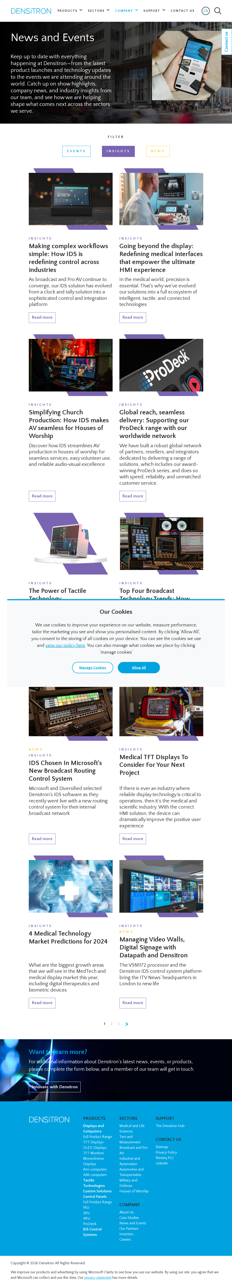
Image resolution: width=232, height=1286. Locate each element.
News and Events (132, 1223)
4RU (86, 1218)
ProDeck (89, 1224)
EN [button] (206, 12)
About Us (126, 1212)
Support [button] (152, 11)
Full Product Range (97, 1137)
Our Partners (128, 1229)
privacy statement (97, 1278)
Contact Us (183, 11)
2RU (86, 1213)
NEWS (158, 151)
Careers (125, 1239)
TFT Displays (93, 1142)
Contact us (226, 42)
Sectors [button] (97, 11)
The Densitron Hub (170, 1126)
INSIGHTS (118, 151)
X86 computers (95, 1175)
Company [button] (124, 11)
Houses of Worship (134, 1191)
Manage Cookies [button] (92, 668)
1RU (86, 1207)
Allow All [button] (139, 668)
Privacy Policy (166, 1152)
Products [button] (68, 11)
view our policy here (65, 645)
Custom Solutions (97, 1191)
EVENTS (76, 151)
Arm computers (95, 1169)
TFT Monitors (93, 1153)
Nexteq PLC (165, 1158)
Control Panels (94, 1197)
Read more (42, 317)
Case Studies (129, 1218)
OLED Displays (94, 1148)
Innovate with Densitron (55, 1087)
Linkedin (162, 1163)
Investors (126, 1234)
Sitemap (162, 1147)
